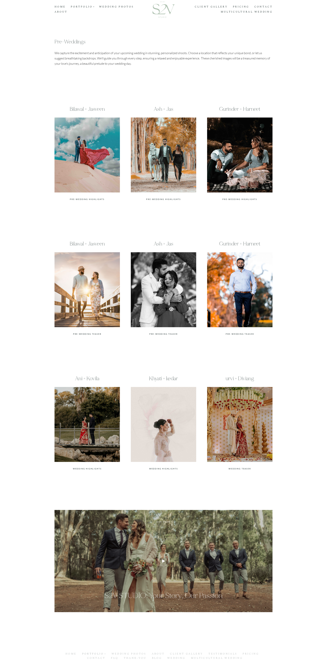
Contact (263, 7)
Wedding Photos (116, 7)
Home (60, 7)
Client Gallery (211, 7)
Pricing (241, 7)
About (60, 12)
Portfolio (93, 654)
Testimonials (222, 654)
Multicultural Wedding (246, 12)
